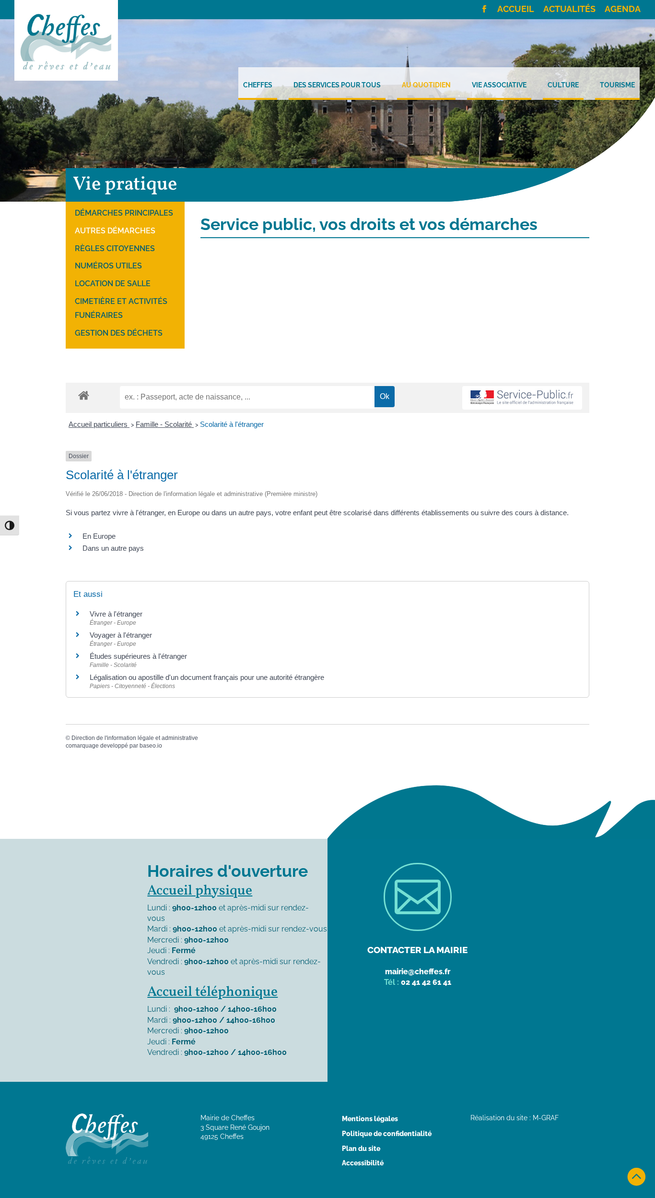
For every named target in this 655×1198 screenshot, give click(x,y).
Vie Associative (499, 85)
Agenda (623, 9)
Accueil (515, 9)
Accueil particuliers (99, 424)
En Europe (99, 536)
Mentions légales (370, 1119)
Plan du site (361, 1148)
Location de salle (113, 283)
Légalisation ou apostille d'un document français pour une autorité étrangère (207, 677)
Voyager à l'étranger (121, 635)
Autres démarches (115, 230)
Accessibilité (363, 1163)
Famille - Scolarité (165, 424)
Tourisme (617, 85)
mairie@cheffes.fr (417, 971)
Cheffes (257, 85)
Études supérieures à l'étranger (138, 656)
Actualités (569, 9)
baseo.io (151, 745)
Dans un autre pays (113, 548)
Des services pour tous (337, 85)
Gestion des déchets (119, 333)
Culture (563, 85)
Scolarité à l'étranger (232, 424)
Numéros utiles (108, 265)
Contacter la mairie (417, 949)
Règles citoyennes (115, 248)
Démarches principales (124, 213)
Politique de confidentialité (387, 1133)
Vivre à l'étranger (116, 614)
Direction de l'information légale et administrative (134, 738)
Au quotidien (426, 85)
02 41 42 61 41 (426, 982)
